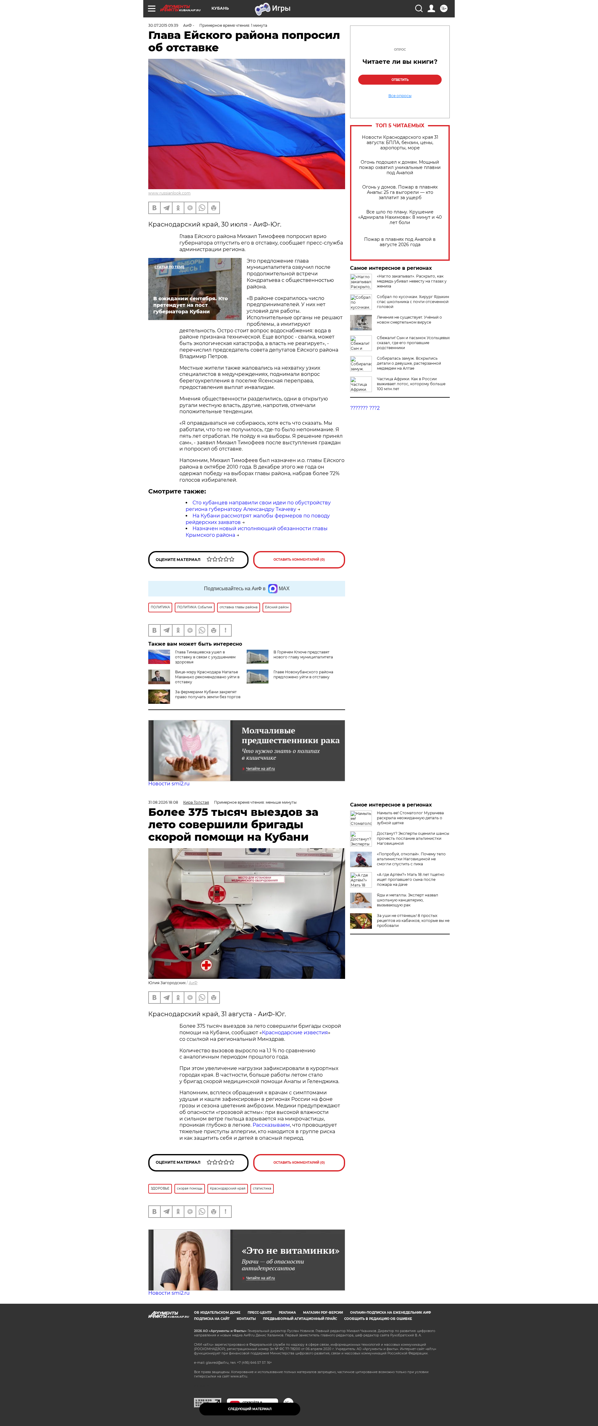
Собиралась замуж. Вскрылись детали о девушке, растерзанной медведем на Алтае (409, 363)
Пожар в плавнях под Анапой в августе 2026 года (400, 242)
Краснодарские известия (295, 1033)
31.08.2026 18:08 (163, 802)
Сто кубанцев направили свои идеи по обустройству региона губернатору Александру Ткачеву (258, 506)
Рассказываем (271, 1125)
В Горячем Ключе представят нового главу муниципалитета (303, 654)
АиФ (193, 982)
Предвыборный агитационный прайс (300, 1319)
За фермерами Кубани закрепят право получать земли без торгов (207, 694)
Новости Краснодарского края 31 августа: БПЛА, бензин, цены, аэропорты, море (400, 143)
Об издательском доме (217, 1313)
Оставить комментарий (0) (299, 560)
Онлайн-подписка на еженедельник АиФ (390, 1313)
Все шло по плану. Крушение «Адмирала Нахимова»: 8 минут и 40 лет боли (400, 217)
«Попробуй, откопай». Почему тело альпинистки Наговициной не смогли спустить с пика (411, 859)
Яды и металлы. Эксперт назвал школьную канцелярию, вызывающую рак (407, 900)
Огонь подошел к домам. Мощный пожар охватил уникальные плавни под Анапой (400, 167)
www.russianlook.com (169, 193)
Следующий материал (250, 1409)
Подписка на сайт (212, 1319)
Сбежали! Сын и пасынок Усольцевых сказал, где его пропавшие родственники (413, 342)
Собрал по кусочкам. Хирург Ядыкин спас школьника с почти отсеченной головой (413, 301)
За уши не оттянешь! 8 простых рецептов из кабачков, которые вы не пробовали (413, 920)
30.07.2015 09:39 (163, 25)
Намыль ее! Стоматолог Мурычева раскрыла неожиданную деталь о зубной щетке (410, 818)
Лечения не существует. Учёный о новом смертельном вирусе (409, 320)
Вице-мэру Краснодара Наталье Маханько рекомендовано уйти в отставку (207, 677)
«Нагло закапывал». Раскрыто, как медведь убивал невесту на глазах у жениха (412, 281)
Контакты (246, 1319)
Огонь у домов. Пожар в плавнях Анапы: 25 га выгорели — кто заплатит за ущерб (400, 192)
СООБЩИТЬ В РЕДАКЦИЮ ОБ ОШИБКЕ (378, 1319)
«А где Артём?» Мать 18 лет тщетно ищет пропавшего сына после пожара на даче (410, 879)
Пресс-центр (260, 1313)
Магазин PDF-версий (323, 1313)
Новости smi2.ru (169, 784)
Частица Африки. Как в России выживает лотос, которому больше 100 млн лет (411, 383)
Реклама (287, 1313)
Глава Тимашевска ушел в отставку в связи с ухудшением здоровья (205, 657)
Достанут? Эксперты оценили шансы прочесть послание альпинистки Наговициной (413, 838)
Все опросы (399, 96)
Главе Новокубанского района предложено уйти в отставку (303, 674)
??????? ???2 (365, 408)
